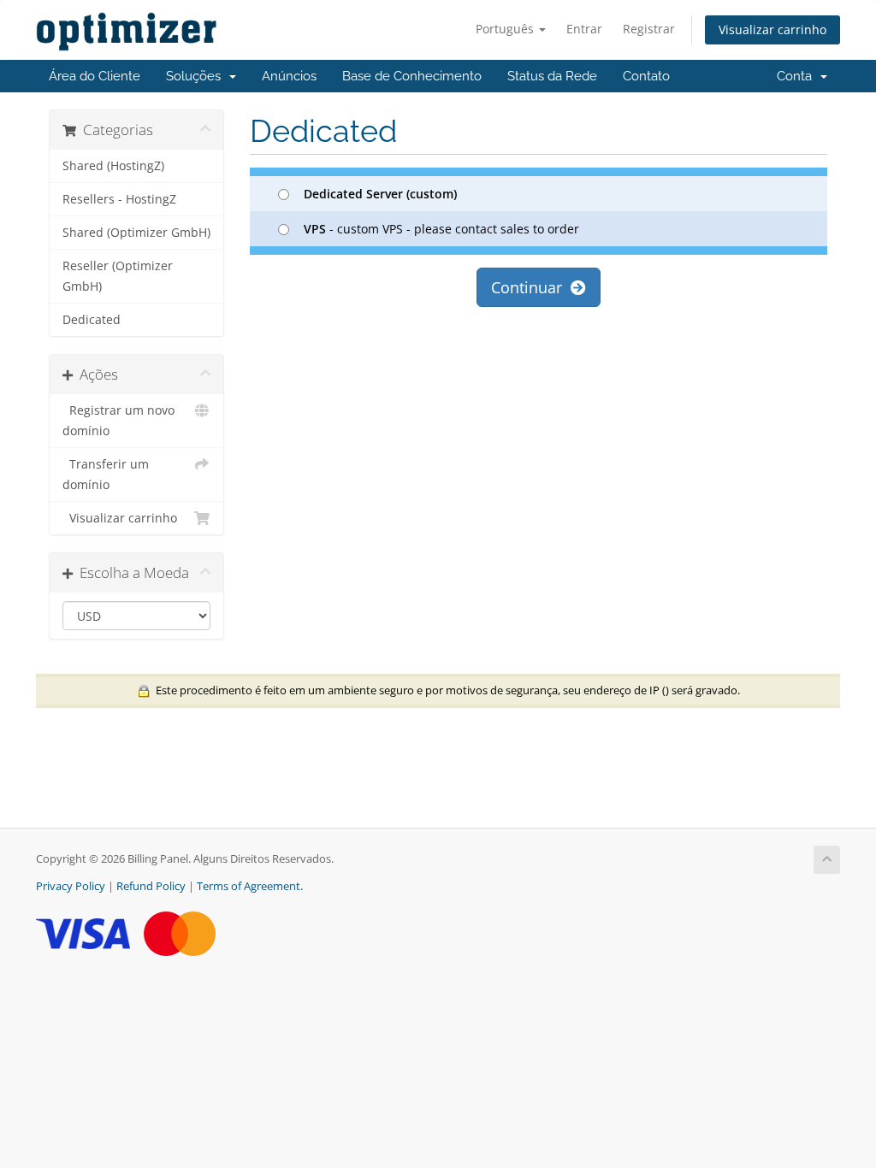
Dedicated (91, 319)
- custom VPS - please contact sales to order (441, 229)
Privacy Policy (70, 886)
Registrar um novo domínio (118, 421)
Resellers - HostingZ (119, 199)
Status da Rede (552, 76)
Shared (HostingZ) (113, 166)
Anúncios (289, 76)
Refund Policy (151, 886)
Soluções (197, 76)
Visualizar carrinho (772, 29)
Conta (798, 76)
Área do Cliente (94, 76)
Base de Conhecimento (412, 76)
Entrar (584, 29)
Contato (646, 76)
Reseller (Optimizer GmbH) (117, 276)
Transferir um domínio (105, 475)
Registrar (649, 29)
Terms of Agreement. (250, 886)
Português (506, 29)
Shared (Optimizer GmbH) (136, 232)
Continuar (531, 287)
